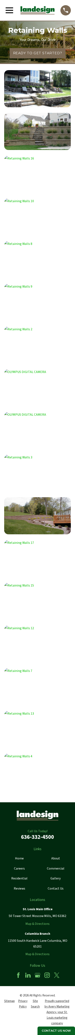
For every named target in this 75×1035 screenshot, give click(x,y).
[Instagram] (47, 975)
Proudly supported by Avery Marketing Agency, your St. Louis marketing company (57, 1012)
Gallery (55, 878)
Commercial (55, 868)
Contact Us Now (56, 1031)
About (55, 858)
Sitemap (9, 1001)
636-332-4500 (37, 837)
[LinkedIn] (28, 975)
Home (19, 858)
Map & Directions (37, 924)
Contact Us (56, 888)
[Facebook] (18, 975)
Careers (19, 868)
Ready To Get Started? (37, 53)
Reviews (19, 888)
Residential (19, 878)
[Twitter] (56, 975)
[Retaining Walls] (37, 88)
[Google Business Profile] (37, 975)
